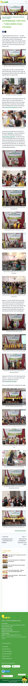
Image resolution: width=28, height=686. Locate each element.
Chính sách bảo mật (7, 658)
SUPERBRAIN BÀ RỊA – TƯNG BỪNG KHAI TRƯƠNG (7, 539)
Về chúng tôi (5, 646)
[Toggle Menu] (26, 2)
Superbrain (10, 133)
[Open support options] (23, 678)
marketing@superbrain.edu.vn (12, 631)
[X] (5, 32)
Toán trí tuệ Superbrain (11, 107)
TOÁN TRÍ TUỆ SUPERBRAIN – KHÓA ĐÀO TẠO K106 (22, 540)
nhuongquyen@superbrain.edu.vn (13, 635)
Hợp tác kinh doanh (7, 653)
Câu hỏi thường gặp (7, 651)
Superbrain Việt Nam (11, 381)
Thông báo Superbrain (18, 17)
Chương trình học (6, 649)
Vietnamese (6, 676)
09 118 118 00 (9, 628)
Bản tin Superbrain (7, 17)
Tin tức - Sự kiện (6, 18)
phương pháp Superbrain (8, 136)
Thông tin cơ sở (5, 656)
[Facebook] (3, 32)
